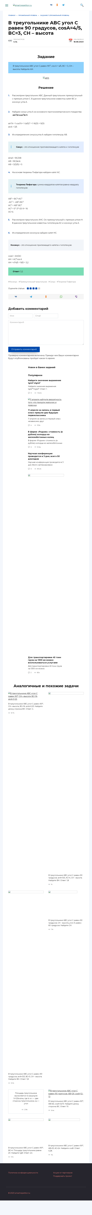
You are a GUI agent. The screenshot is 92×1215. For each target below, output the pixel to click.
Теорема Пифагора (67, 282)
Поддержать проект (62, 1176)
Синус (52, 282)
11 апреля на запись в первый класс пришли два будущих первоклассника (44, 412)
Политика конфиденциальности (23, 1173)
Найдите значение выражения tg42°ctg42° (44, 381)
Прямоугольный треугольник (33, 282)
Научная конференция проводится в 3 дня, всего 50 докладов (44, 456)
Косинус (13, 282)
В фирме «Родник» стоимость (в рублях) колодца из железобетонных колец (45, 434)
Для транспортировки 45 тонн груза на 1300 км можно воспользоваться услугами (44, 660)
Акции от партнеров (62, 1173)
